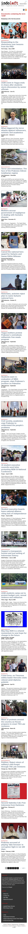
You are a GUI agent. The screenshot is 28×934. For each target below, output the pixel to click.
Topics (19, 926)
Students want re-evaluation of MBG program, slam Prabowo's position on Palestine (13, 380)
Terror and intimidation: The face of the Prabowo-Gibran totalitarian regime (14, 171)
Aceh (10, 926)
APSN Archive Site (8, 920)
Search (25, 2)
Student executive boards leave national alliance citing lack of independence (13, 511)
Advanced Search (23, 3)
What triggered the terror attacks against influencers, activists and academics (13, 130)
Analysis (21, 924)
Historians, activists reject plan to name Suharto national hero (13, 296)
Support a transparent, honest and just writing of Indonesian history (13, 553)
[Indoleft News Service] (24, 9)
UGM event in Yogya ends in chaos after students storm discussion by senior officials (13, 86)
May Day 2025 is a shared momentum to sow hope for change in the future (14, 633)
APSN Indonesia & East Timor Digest (13, 918)
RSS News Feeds (8, 908)
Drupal (10, 887)
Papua (14, 926)
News (9, 924)
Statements (15, 924)
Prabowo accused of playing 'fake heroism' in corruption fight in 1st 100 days (13, 845)
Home (5, 924)
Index (23, 926)
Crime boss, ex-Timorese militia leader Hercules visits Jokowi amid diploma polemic (14, 678)
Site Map (5, 897)
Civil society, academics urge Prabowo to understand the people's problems (12, 424)
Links (4, 915)
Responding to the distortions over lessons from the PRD (12, 44)
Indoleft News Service (9, 906)
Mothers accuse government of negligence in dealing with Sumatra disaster (13, 214)
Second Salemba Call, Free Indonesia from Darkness (13, 804)
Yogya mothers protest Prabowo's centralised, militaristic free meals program (11, 336)
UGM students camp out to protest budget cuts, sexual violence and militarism (13, 595)
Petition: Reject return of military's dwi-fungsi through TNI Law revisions (13, 764)
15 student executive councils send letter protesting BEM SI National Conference (13, 468)
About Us (5, 893)
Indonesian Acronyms (9, 916)
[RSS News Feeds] (26, 9)
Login (14, 927)
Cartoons (5, 926)
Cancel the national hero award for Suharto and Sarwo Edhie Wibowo (12, 254)
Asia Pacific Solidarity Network (10, 879)
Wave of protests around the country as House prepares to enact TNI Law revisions (13, 723)
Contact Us (6, 895)
